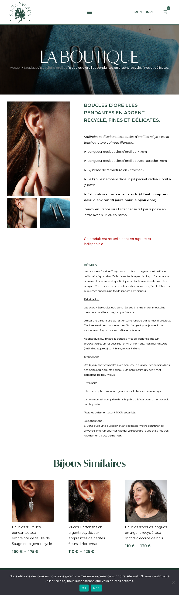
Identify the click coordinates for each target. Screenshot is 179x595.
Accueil (15, 67)
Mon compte (145, 12)
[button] (89, 12)
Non (96, 588)
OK (84, 588)
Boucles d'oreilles (53, 67)
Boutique (31, 67)
